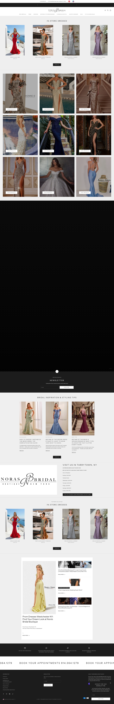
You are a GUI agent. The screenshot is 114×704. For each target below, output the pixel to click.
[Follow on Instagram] (6, 693)
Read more (22, 450)
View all (57, 64)
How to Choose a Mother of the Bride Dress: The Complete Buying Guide (30, 441)
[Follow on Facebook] (3, 693)
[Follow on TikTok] (12, 693)
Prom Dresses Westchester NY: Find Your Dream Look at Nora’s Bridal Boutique (38, 619)
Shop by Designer (73, 14)
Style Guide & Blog (90, 14)
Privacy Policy (5, 678)
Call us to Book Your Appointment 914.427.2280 (77, 494)
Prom (30, 14)
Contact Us (5, 676)
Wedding (36, 14)
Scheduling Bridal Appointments (9, 689)
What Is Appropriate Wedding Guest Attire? (70, 590)
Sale (81, 14)
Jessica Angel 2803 (15, 57)
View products (11, 109)
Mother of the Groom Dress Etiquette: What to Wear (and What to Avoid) (56, 441)
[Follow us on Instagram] (69, 1)
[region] (57, 286)
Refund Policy (5, 687)
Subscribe (101, 698)
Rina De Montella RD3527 (99, 57)
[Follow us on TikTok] (73, 1)
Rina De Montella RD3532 (71, 57)
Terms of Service (6, 683)
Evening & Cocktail (62, 14)
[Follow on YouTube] (9, 693)
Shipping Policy (6, 685)
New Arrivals (22, 14)
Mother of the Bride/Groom (47, 14)
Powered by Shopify (57, 699)
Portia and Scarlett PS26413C (43, 57)
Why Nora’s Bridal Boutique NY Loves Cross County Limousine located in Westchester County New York (72, 570)
